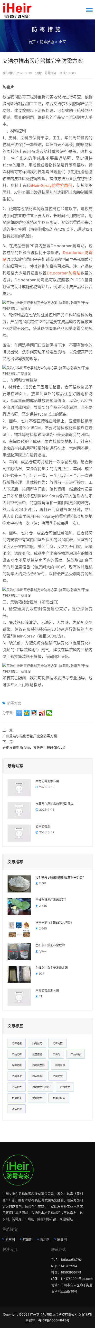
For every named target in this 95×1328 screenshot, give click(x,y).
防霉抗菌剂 (38, 1065)
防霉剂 (10, 1239)
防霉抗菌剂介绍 (40, 1087)
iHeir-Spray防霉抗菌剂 (51, 185)
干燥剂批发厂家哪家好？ (52, 900)
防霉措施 (47, 42)
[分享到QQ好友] (34, 713)
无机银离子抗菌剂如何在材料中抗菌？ (60, 877)
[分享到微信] (49, 713)
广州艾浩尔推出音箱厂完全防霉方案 (29, 736)
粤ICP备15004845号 (53, 1320)
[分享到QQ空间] (27, 713)
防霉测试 (17, 1076)
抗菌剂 (27, 1239)
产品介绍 (76, 1054)
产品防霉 (17, 1054)
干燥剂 (56, 1054)
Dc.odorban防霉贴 (64, 273)
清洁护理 (17, 1109)
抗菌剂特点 (59, 1098)
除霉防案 (65, 1087)
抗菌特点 (17, 1098)
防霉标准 (60, 1065)
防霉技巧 (37, 1043)
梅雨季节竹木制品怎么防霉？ (55, 922)
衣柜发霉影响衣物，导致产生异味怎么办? (34, 748)
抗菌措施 (37, 1054)
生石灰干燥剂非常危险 (50, 945)
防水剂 (44, 1239)
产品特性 (17, 1087)
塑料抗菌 (37, 1098)
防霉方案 (14, 703)
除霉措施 (17, 1065)
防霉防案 (58, 1076)
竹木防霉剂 (43, 826)
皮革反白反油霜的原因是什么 (55, 804)
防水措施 (37, 1076)
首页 (32, 42)
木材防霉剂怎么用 (47, 781)
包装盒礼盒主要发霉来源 (52, 968)
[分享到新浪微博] (42, 713)
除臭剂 (62, 1239)
